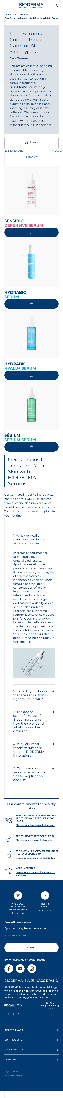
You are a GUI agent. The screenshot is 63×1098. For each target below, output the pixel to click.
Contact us (18, 913)
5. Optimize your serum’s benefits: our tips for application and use (29, 774)
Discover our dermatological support (35, 825)
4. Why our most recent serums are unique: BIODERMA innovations (28, 750)
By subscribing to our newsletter (25, 928)
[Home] (31, 5)
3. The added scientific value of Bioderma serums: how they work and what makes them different (28, 721)
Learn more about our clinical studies (35, 858)
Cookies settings (13, 1075)
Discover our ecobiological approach (35, 840)
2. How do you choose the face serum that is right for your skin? (30, 695)
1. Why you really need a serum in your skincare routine (30, 539)
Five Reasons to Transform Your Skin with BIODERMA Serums (27, 471)
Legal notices (11, 1071)
